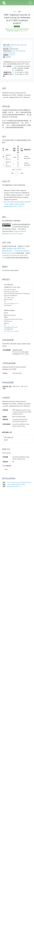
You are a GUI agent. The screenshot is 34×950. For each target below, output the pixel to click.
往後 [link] (21, 173)
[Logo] (3, 2)
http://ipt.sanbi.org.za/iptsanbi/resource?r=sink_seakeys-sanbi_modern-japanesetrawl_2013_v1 (19, 484)
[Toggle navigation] (30, 3)
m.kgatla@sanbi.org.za (10, 327)
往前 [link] (12, 173)
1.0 (3, 165)
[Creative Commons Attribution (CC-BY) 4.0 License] (6, 224)
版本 (8, 125)
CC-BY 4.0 (12, 55)
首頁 (14, 11)
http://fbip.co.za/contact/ (11, 331)
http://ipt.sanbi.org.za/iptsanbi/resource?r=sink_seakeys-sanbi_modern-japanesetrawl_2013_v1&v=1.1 (17, 204)
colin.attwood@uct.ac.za (11, 303)
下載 (15, 66)
